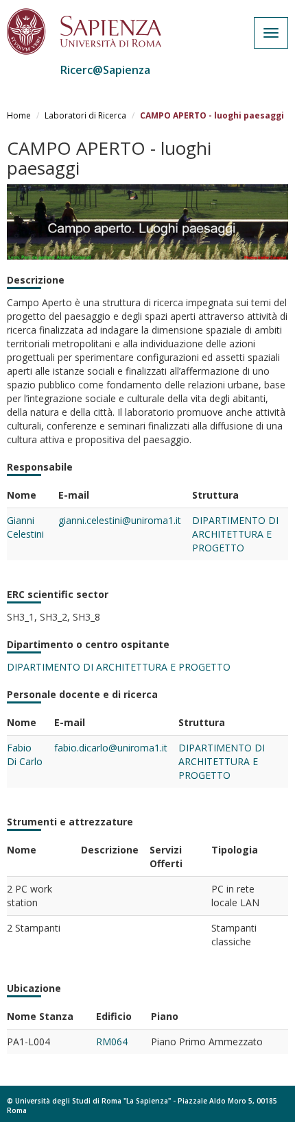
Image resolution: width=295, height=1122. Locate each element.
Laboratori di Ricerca (85, 115)
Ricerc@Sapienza (105, 69)
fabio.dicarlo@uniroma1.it (110, 747)
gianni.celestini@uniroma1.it (119, 520)
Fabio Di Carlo (25, 754)
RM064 (112, 1041)
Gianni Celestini (25, 527)
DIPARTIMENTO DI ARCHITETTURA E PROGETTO (235, 534)
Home (19, 115)
